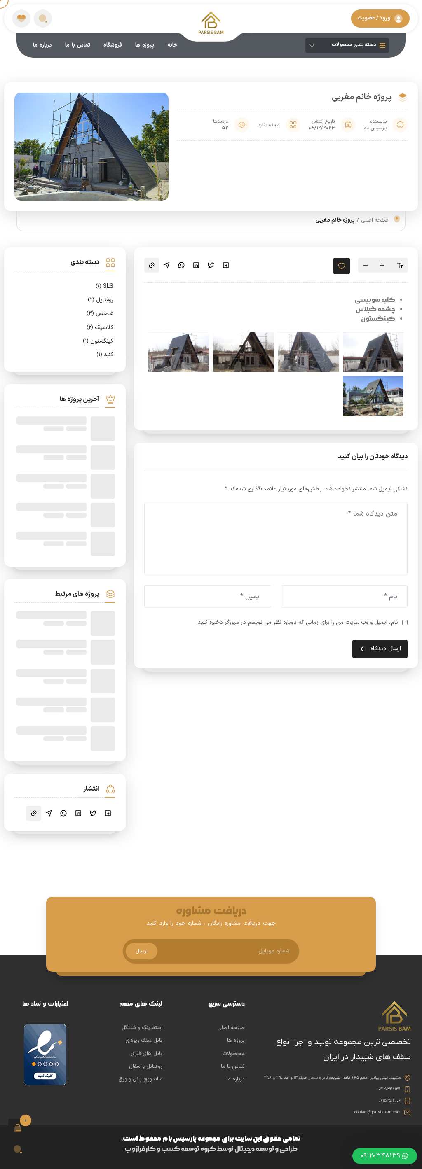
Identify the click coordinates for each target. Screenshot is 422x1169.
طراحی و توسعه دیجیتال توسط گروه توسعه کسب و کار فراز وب (211, 1149)
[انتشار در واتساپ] (181, 265)
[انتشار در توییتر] (211, 265)
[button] (43, 18)
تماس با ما (77, 45)
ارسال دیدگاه (385, 648)
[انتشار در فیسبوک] (225, 265)
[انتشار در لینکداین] (196, 265)
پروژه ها (144, 45)
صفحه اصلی (375, 220)
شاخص (100, 313)
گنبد (104, 354)
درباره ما (42, 45)
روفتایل (100, 300)
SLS (104, 286)
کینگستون (98, 341)
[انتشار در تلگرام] (166, 265)
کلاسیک (100, 327)
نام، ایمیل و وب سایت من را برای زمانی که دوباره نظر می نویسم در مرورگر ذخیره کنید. (297, 622)
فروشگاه (112, 45)
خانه (172, 45)
